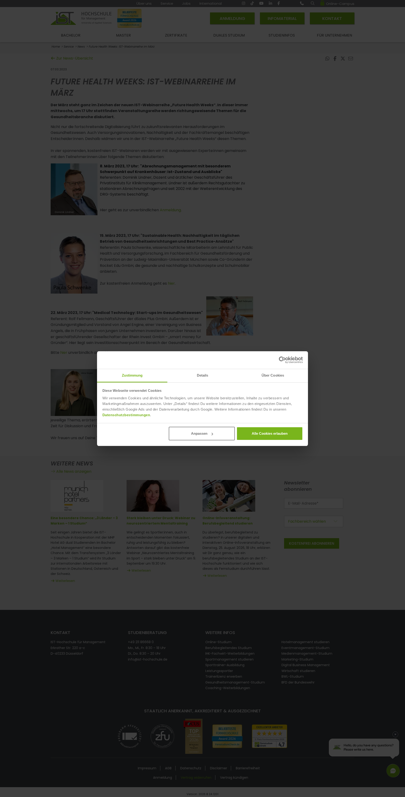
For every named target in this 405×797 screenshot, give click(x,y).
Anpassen (199, 433)
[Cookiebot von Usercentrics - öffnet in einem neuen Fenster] (282, 359)
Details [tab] (202, 375)
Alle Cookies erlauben (270, 433)
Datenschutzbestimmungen (126, 415)
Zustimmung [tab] (132, 375)
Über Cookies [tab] (273, 375)
